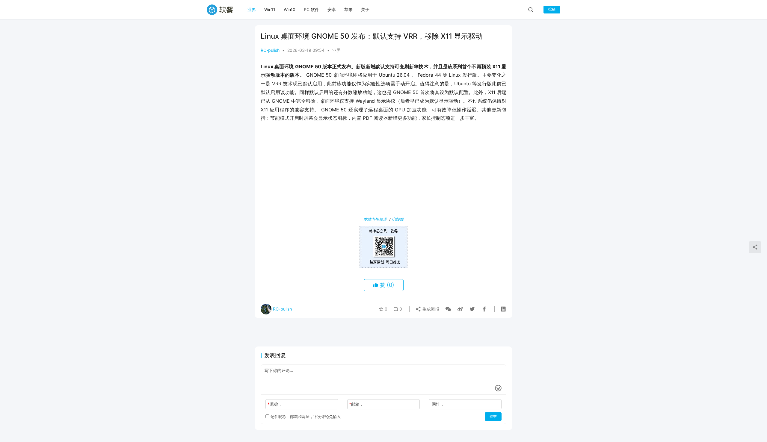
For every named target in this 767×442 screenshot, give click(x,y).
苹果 (348, 9)
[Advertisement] (383, 170)
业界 (251, 9)
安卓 (331, 9)
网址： (438, 404)
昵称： (275, 404)
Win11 (269, 9)
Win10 (289, 9)
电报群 (398, 219)
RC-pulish (270, 50)
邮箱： (356, 404)
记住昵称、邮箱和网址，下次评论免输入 (305, 416)
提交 (493, 416)
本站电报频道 (375, 219)
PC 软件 (311, 9)
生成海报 (430, 308)
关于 (365, 9)
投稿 (551, 9)
